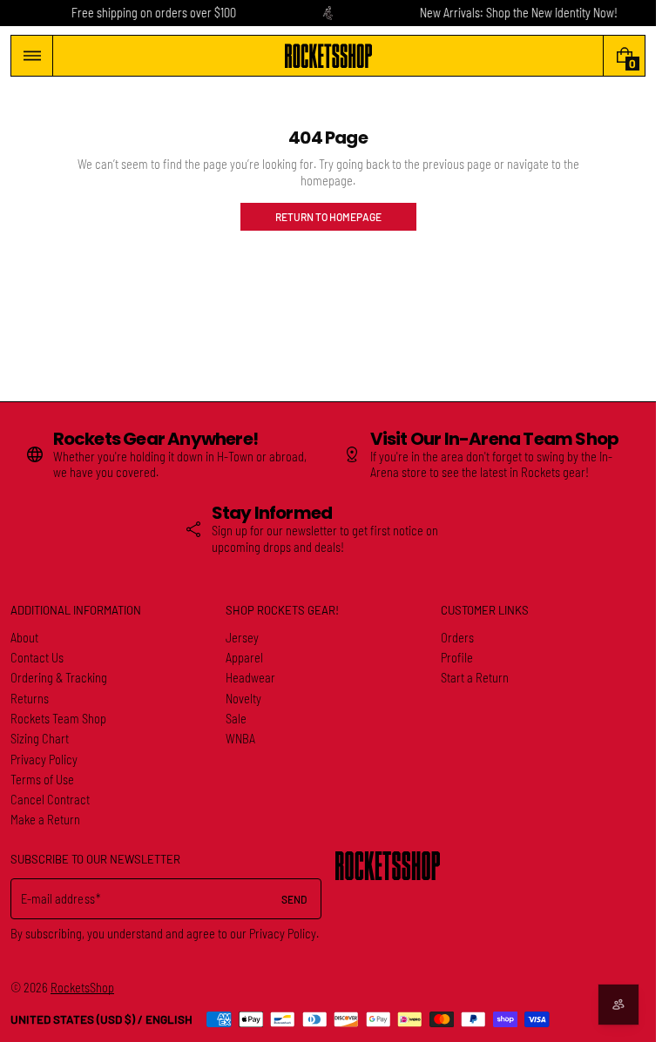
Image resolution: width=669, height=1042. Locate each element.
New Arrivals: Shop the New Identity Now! (519, 12)
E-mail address (58, 898)
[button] (31, 56)
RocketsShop (82, 987)
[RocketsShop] (387, 865)
